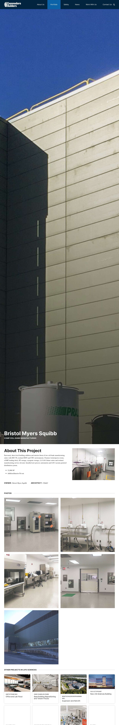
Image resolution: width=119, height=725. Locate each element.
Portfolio (53, 4)
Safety (66, 4)
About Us (40, 4)
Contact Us (107, 4)
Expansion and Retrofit (72, 699)
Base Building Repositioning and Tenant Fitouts (45, 696)
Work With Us (91, 4)
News (77, 4)
